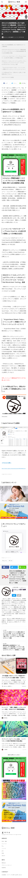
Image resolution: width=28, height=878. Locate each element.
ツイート (15, 83)
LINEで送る (23, 83)
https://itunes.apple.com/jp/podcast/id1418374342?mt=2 (14, 468)
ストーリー (4, 843)
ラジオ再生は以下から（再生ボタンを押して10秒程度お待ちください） (13, 73)
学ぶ (3, 846)
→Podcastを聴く (6, 463)
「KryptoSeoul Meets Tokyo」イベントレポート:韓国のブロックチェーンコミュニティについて (14, 68)
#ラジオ (10, 560)
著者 (3, 853)
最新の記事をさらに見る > (14, 755)
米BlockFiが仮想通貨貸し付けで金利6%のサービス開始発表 (13, 45)
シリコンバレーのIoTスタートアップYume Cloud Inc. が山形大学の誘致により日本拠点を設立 (14, 57)
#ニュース (5, 560)
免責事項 (4, 867)
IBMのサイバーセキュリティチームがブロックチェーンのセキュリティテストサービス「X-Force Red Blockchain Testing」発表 (14, 62)
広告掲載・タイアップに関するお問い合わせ (12, 874)
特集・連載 (4, 841)
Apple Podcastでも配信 (8, 77)
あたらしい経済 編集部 (19, 590)
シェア (6, 83)
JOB (2, 851)
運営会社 (4, 863)
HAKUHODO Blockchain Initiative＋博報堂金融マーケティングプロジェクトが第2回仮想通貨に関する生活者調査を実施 (14, 51)
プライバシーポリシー (7, 865)
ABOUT (3, 855)
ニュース (16, 37)
